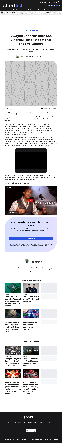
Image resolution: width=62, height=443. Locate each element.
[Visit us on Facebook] (57, 5)
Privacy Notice (12, 244)
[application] (31, 160)
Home (26, 31)
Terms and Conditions (33, 422)
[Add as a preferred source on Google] (31, 430)
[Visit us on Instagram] (49, 5)
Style (45, 10)
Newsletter (53, 108)
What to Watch (34, 13)
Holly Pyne (24, 57)
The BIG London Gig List (18, 13)
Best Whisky (47, 13)
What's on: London (19, 10)
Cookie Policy (51, 422)
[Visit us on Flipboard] (54, 5)
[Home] (4, 10)
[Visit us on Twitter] (59, 5)
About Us (9, 422)
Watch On (8, 213)
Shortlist (34, 31)
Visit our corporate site (48, 437)
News (9, 10)
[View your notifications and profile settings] (49, 2)
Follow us (45, 108)
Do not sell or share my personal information (31, 425)
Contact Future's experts (19, 422)
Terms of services (27, 242)
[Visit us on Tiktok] (52, 5)
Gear (39, 10)
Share (8, 108)
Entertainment (31, 10)
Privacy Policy (43, 422)
